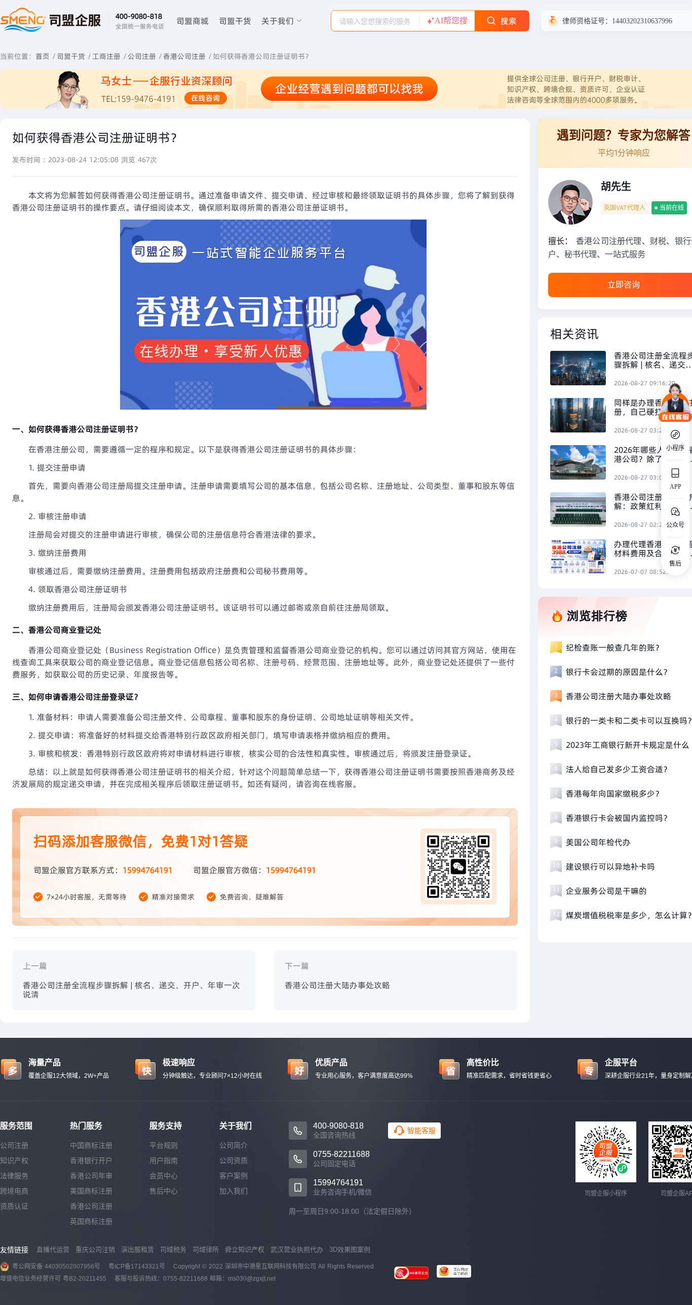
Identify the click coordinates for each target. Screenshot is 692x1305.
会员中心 (163, 1176)
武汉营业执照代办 (297, 1249)
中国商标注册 (91, 1145)
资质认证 (14, 1206)
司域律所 (206, 1249)
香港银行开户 (91, 1160)
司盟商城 (192, 20)
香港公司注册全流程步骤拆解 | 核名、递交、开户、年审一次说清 (131, 990)
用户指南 (163, 1160)
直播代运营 (52, 1249)
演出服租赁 (137, 1249)
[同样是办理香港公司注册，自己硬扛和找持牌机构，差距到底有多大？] (582, 416)
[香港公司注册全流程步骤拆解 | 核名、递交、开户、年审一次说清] (582, 369)
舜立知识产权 (244, 1249)
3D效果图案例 (349, 1249)
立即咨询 (623, 284)
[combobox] (375, 21)
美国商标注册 (91, 1191)
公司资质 (233, 1160)
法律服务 (14, 1176)
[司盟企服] (458, 1272)
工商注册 (106, 56)
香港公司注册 (184, 56)
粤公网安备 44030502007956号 (56, 1266)
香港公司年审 (91, 1176)
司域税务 (173, 1249)
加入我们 (233, 1191)
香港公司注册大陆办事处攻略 (337, 985)
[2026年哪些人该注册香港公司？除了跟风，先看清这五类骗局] (582, 463)
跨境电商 (14, 1191)
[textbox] (375, 21)
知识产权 (14, 1160)
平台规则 (163, 1145)
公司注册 (142, 56)
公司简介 (233, 1145)
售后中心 (163, 1191)
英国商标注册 (91, 1221)
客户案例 (233, 1176)
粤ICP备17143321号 (136, 1266)
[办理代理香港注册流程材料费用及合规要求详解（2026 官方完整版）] (582, 557)
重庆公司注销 (95, 1249)
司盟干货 (235, 20)
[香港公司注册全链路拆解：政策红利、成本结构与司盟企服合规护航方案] (582, 510)
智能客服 (421, 1131)
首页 (42, 56)
